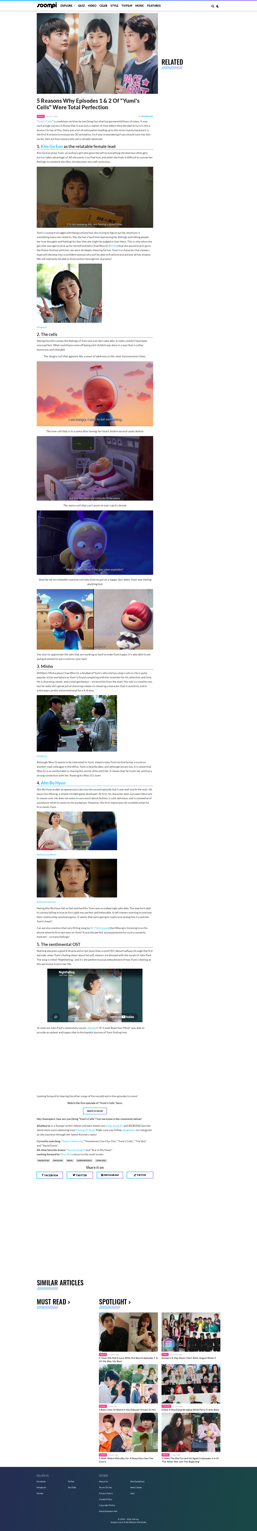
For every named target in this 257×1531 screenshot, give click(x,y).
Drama (41, 116)
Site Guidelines (137, 1481)
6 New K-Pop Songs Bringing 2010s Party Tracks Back (190, 1409)
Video (92, 5)
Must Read (51, 1301)
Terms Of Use (105, 1487)
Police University (72, 1141)
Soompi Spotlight (84, 1160)
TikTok (71, 1481)
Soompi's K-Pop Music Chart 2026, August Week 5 (189, 1357)
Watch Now (95, 1110)
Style (114, 5)
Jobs (132, 1493)
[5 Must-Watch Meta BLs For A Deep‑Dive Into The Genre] (128, 1432)
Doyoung (103, 928)
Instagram (111, 1175)
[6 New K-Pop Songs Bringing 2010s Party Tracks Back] (191, 1383)
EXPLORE (66, 5)
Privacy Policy (106, 1493)
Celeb (103, 5)
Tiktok (141, 1175)
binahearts (147, 116)
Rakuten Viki (134, 1522)
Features (154, 5)
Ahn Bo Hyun (53, 782)
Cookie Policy (105, 1499)
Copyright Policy (107, 1505)
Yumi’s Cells (45, 121)
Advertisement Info (108, 1511)
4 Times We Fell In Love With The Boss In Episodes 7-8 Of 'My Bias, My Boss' (128, 1359)
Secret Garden (75, 1150)
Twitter (81, 1175)
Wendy (91, 1027)
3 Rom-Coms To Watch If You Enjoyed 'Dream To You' (127, 1409)
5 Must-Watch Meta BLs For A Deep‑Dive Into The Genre (126, 1460)
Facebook (51, 1175)
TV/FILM (127, 5)
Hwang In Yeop (85, 1130)
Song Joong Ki (114, 1125)
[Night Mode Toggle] (218, 6)
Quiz (81, 5)
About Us (103, 1481)
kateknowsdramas (46, 854)
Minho (113, 245)
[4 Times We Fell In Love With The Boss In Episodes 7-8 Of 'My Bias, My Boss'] (128, 1332)
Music (139, 5)
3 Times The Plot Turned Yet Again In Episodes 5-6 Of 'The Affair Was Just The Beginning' (190, 1460)
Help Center (136, 1487)
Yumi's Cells (101, 1160)
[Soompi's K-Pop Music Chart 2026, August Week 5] (191, 1332)
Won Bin (66, 1154)
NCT (93, 928)
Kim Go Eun (52, 146)
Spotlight (113, 1301)
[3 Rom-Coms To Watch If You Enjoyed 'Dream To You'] (128, 1383)
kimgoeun (42, 327)
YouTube (72, 1487)
